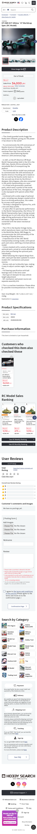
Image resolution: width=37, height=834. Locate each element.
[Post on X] (16, 119)
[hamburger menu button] (34, 3)
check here (22, 704)
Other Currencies (20, 86)
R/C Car (13, 314)
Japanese (15, 299)
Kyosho (15, 108)
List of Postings (12, 463)
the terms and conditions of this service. (19, 592)
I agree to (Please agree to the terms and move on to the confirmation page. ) (19, 594)
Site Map (27, 825)
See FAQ (17, 757)
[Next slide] (35, 41)
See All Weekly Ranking (18, 439)
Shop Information (27, 822)
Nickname (7, 540)
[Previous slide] (1, 41)
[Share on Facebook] (21, 119)
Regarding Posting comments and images (23, 469)
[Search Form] (29, 3)
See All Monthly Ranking (18, 444)
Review (6, 551)
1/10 (14, 111)
